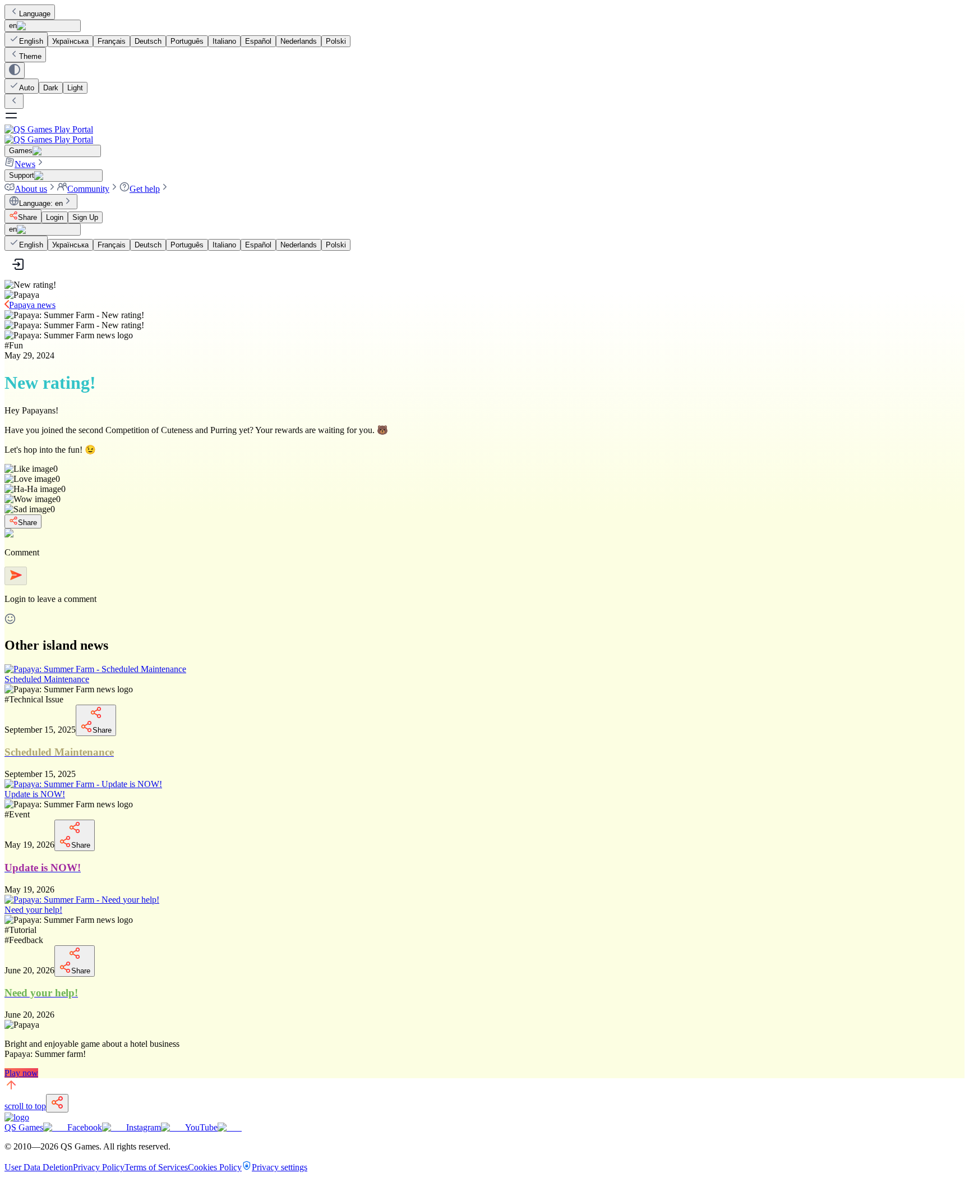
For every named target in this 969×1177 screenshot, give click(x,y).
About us (31, 189)
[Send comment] (15, 576)
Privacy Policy (98, 1167)
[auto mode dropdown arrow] (14, 70)
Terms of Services (156, 1167)
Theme (30, 56)
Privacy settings (279, 1167)
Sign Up (85, 217)
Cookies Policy (215, 1167)
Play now (21, 1073)
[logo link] (16, 1117)
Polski (336, 41)
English (31, 41)
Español (258, 41)
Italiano (224, 41)
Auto (26, 88)
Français (112, 41)
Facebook (84, 1127)
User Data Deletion (38, 1167)
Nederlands (298, 41)
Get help (145, 189)
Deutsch (148, 41)
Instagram (143, 1127)
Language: (41, 203)
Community (88, 189)
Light (75, 88)
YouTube (201, 1127)
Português (187, 41)
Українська (70, 41)
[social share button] (57, 1103)
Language (34, 14)
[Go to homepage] (484, 134)
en (13, 25)
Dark (50, 88)
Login (54, 217)
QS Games (23, 1127)
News (25, 164)
